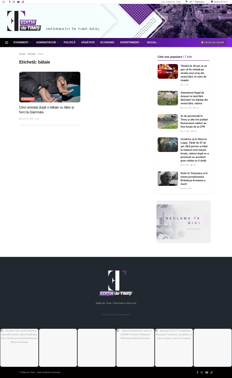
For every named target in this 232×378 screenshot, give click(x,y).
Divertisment (129, 42)
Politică (70, 42)
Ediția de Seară (214, 42)
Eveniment (20, 42)
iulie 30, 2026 (27, 119)
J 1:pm (185, 85)
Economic (107, 42)
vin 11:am (186, 108)
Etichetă (31, 54)
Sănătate (88, 42)
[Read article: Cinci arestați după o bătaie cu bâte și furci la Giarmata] (49, 87)
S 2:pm (185, 165)
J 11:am (185, 131)
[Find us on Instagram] (14, 2)
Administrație (46, 42)
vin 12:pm (186, 188)
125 (197, 108)
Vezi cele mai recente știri (116, 314)
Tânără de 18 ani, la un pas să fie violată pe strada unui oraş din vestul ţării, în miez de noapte (194, 73)
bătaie (41, 54)
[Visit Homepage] (24, 21)
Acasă (22, 54)
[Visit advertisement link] (183, 221)
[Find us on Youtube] (18, 2)
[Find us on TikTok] (23, 2)
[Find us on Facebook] (9, 2)
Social (152, 42)
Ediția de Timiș (28, 372)
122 (194, 165)
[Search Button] (4, 2)
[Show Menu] (6, 42)
